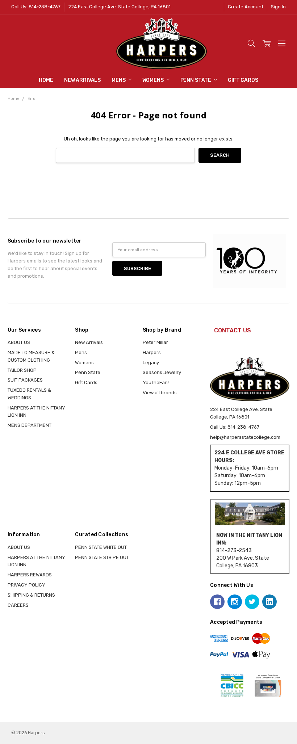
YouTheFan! (156, 382)
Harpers (152, 352)
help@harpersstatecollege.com (245, 437)
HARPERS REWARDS (30, 574)
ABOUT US (19, 342)
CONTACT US (232, 330)
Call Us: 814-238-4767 (35, 6)
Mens (119, 80)
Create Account (245, 6)
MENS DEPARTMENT (29, 425)
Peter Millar (155, 342)
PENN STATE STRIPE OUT (102, 557)
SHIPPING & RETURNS (31, 595)
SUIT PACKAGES (25, 380)
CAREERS (18, 605)
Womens (153, 80)
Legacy (151, 362)
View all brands (160, 392)
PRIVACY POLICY (26, 585)
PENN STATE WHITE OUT (101, 547)
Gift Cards (243, 80)
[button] (250, 514)
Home (46, 80)
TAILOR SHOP (22, 370)
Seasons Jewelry (162, 372)
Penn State (196, 80)
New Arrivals (82, 80)
